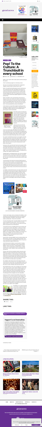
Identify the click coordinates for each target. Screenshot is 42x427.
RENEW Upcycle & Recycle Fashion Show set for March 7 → (30, 351)
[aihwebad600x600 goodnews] (22, 11)
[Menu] (2, 20)
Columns (5, 60)
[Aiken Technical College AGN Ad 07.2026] (35, 29)
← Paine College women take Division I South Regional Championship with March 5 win (11, 351)
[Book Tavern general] (34, 11)
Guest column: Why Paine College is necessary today (30, 374)
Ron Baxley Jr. (14, 76)
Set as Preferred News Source (21, 403)
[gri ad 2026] (35, 105)
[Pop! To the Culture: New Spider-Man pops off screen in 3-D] (11, 384)
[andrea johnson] (35, 38)
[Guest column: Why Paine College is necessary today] (30, 366)
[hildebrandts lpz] (35, 114)
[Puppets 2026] (35, 48)
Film (10, 60)
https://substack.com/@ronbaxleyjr (14, 294)
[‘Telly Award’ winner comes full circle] (30, 384)
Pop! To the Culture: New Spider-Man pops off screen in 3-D (11, 392)
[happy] (35, 95)
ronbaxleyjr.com (7, 295)
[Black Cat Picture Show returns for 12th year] (11, 366)
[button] (35, 71)
